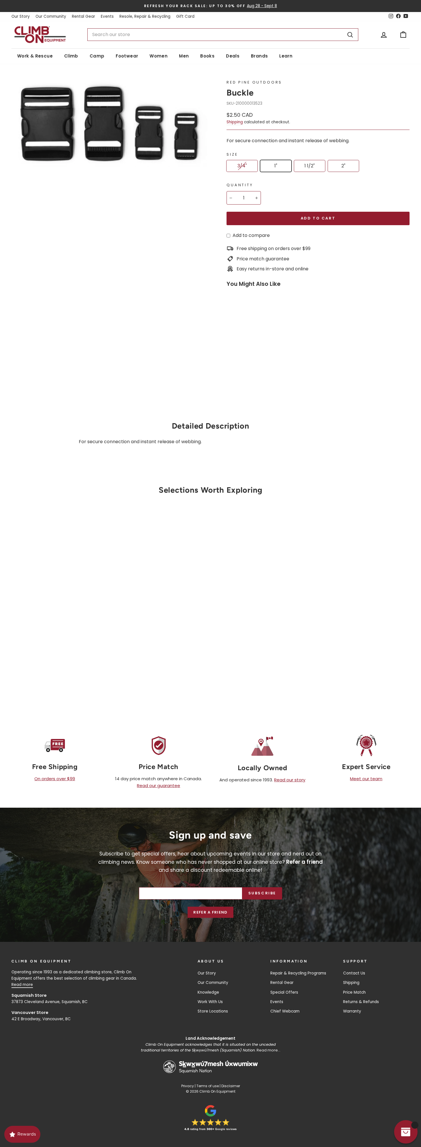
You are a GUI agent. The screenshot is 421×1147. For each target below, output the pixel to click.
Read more (22, 984)
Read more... (268, 1050)
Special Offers (284, 992)
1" (275, 166)
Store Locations (213, 1011)
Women (158, 56)
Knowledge (208, 992)
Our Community (51, 16)
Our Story (20, 16)
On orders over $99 (54, 779)
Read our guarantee (158, 786)
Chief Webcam (285, 1011)
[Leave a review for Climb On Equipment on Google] (210, 1117)
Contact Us (354, 973)
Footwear (127, 56)
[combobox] (222, 34)
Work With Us (210, 1002)
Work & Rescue (35, 56)
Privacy (187, 1085)
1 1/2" (309, 166)
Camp (97, 56)
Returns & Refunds (361, 1002)
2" (343, 166)
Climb (71, 56)
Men (184, 56)
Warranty (352, 1011)
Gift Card (185, 16)
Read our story (289, 780)
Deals (232, 56)
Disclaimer (230, 1085)
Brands (259, 56)
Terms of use (207, 1085)
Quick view (59, 638)
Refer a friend (210, 912)
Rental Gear (83, 16)
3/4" (242, 166)
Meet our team (366, 779)
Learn (285, 56)
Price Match (354, 992)
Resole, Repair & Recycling (144, 16)
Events (107, 16)
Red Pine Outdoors (254, 82)
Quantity (240, 185)
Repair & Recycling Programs (298, 973)
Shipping (235, 122)
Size (232, 154)
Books (207, 56)
